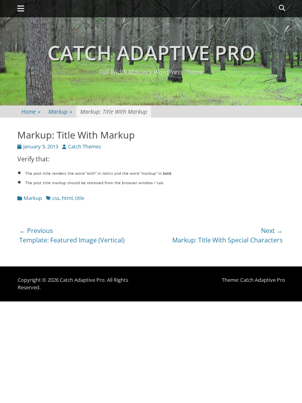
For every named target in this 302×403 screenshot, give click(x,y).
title (79, 198)
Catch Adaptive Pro (151, 52)
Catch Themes (84, 146)
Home (31, 111)
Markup (60, 111)
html (67, 198)
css (55, 198)
